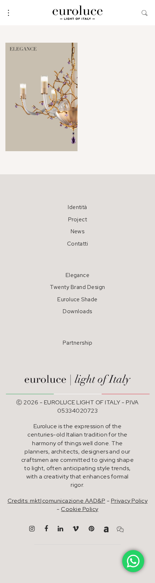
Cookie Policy (79, 509)
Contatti (77, 243)
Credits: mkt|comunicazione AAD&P (56, 501)
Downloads (77, 311)
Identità (77, 207)
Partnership (77, 342)
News (78, 231)
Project (77, 219)
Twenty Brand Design (77, 287)
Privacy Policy (129, 501)
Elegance (78, 275)
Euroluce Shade (77, 299)
